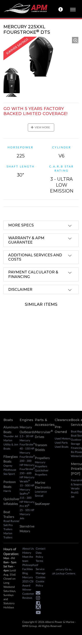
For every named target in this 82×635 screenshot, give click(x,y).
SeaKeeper (42, 504)
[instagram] (39, 598)
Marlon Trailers (7, 535)
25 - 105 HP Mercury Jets (27, 514)
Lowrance (41, 491)
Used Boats (61, 446)
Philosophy (29, 565)
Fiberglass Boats (10, 459)
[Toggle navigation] (72, 9)
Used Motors (62, 438)
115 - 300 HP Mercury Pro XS (27, 502)
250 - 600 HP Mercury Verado (27, 477)
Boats (8, 420)
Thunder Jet (10, 436)
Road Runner (11, 521)
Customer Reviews (28, 595)
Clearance (63, 420)
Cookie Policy (40, 583)
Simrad (39, 495)
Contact (40, 548)
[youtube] (39, 613)
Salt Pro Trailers (8, 527)
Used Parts (61, 442)
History (26, 552)
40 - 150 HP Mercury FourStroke (27, 452)
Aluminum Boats (10, 429)
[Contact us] (61, 9)
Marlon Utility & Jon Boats (10, 444)
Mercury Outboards (27, 429)
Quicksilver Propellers (42, 472)
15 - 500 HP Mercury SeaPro (27, 489)
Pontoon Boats (9, 484)
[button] (39, 593)
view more (40, 127)
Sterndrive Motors (27, 528)
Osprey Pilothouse (9, 467)
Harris (7, 491)
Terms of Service (40, 565)
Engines (26, 420)
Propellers (42, 458)
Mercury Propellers (41, 464)
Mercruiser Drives (44, 433)
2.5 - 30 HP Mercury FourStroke (27, 440)
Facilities (27, 569)
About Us (28, 548)
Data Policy (39, 554)
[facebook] (39, 603)
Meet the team (27, 559)
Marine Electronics (43, 485)
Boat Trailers (8, 514)
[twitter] (39, 607)
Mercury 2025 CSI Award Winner (27, 583)
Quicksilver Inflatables (11, 501)
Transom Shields (41, 447)
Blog (25, 573)
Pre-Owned (61, 429)
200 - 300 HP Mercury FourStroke (27, 465)
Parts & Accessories (45, 422)
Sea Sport (9, 474)
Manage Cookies (40, 575)
